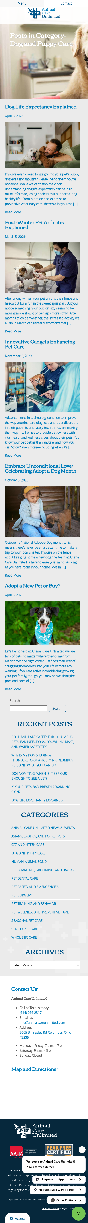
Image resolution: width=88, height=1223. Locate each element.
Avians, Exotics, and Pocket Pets (38, 836)
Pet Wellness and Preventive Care (40, 912)
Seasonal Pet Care (27, 920)
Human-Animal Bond (29, 861)
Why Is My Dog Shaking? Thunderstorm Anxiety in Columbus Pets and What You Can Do (42, 760)
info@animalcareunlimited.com (42, 1022)
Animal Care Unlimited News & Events (43, 828)
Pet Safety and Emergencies (35, 887)
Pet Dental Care (24, 878)
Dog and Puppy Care (28, 853)
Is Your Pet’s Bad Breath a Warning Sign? (40, 789)
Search (15, 700)
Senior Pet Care (24, 929)
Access (20, 1218)
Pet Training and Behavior (33, 903)
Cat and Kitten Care (27, 844)
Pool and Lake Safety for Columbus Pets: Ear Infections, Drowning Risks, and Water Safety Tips (42, 742)
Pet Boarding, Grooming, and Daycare (43, 870)
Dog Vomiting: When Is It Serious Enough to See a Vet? (39, 776)
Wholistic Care (24, 937)
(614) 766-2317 (31, 1012)
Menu (22, 3)
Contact (66, 3)
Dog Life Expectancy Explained (37, 800)
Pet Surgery (21, 895)
